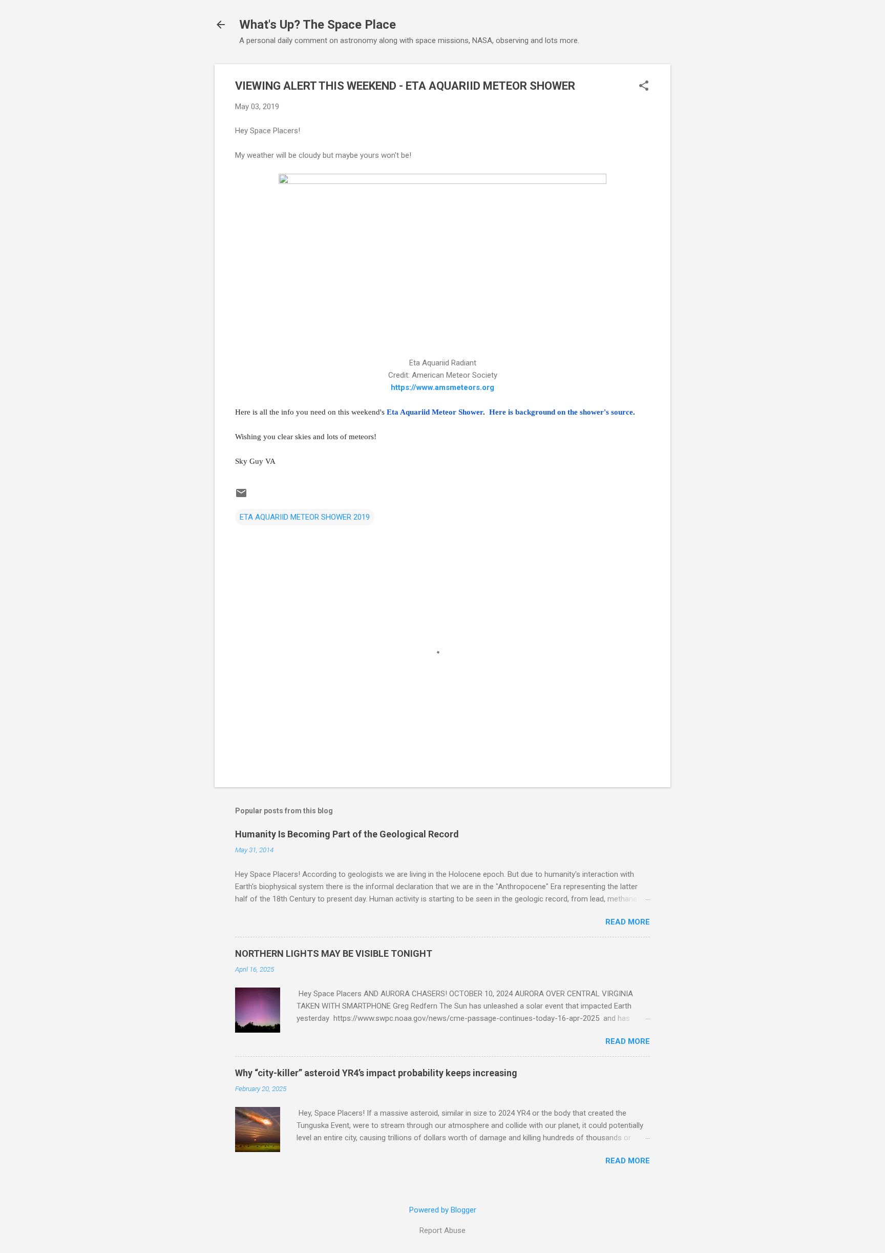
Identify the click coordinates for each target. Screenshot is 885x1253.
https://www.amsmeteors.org (442, 387)
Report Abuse (442, 1230)
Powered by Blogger (442, 1210)
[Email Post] (241, 496)
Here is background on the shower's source (559, 412)
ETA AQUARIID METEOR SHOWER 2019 (305, 517)
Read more (627, 922)
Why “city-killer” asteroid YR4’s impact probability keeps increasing (376, 1072)
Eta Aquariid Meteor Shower (435, 412)
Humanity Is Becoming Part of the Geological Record (347, 834)
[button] (644, 86)
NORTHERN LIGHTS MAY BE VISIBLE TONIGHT (333, 953)
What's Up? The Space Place (317, 24)
